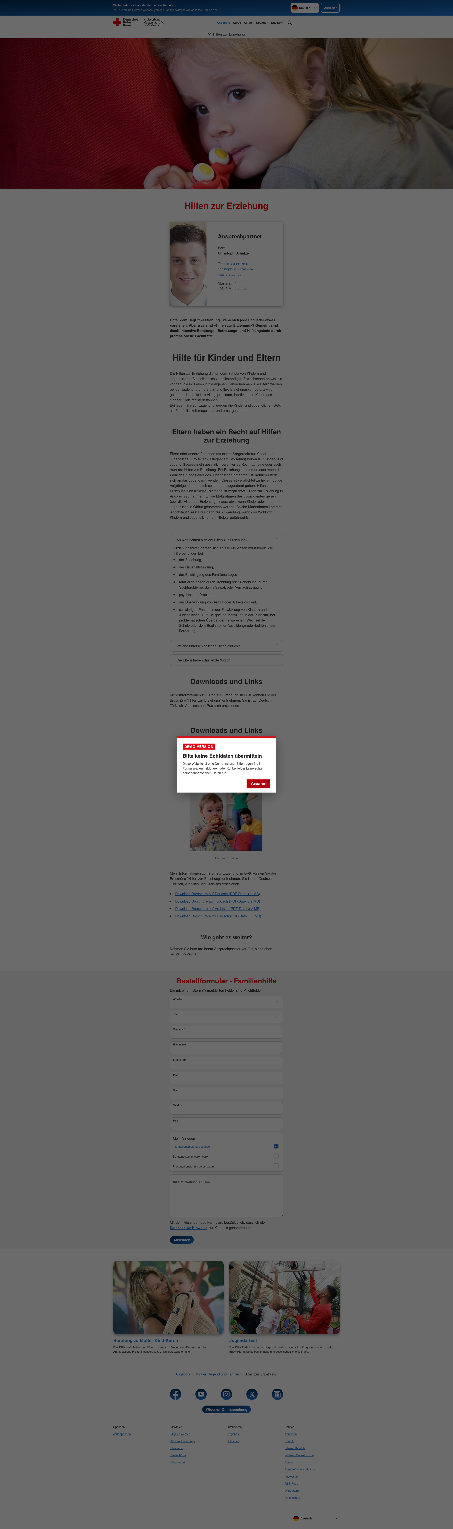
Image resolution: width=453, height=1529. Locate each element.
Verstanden (258, 783)
